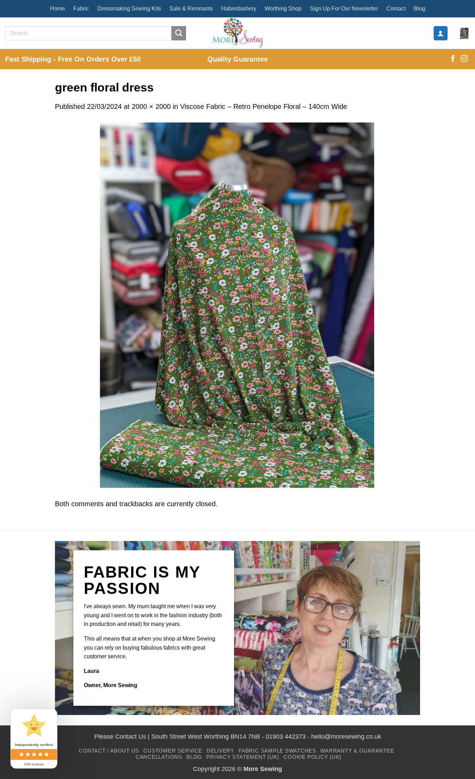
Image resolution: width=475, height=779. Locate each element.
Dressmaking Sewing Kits (129, 8)
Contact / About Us (109, 751)
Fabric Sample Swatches (277, 751)
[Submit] (178, 33)
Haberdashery (238, 8)
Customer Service (172, 751)
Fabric (81, 8)
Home (57, 8)
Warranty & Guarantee (357, 751)
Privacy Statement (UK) (242, 757)
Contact (395, 8)
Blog (419, 8)
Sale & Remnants (191, 8)
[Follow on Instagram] (464, 59)
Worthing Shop (283, 8)
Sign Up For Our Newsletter (344, 8)
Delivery (220, 751)
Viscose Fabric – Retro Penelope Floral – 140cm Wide (263, 106)
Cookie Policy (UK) (312, 757)
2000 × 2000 (151, 106)
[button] (441, 33)
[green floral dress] (237, 304)
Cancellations (159, 757)
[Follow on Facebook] (452, 59)
